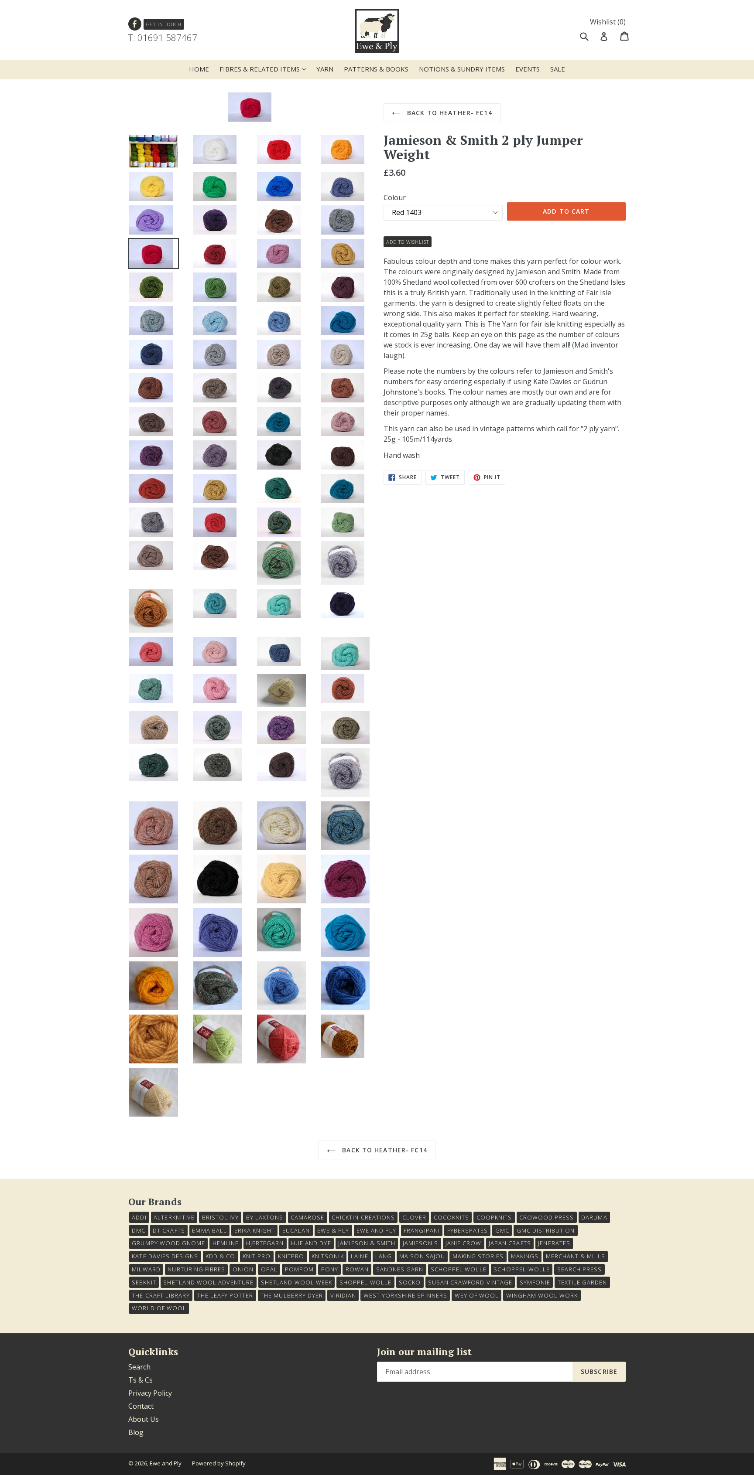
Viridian (343, 1295)
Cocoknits (451, 1217)
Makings (524, 1256)
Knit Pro (257, 1256)
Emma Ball (209, 1230)
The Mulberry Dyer (291, 1295)
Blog (136, 1432)
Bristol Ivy (220, 1217)
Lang (383, 1256)
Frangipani (421, 1230)
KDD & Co (220, 1256)
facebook (135, 24)
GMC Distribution (546, 1230)
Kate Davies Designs (165, 1256)
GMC (502, 1230)
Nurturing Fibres (196, 1269)
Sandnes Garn (399, 1269)
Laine (359, 1256)
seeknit (144, 1282)
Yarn (324, 69)
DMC (138, 1230)
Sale (557, 69)
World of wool (159, 1308)
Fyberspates (467, 1230)
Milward (146, 1269)
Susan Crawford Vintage (470, 1282)
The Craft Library (161, 1295)
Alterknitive (174, 1217)
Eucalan (296, 1230)
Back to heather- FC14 (448, 113)
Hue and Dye (311, 1243)
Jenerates (554, 1243)
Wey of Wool (477, 1295)
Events (527, 69)
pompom (299, 1269)
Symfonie (535, 1282)
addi (139, 1217)
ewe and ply (376, 1230)
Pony (329, 1269)
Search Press (579, 1269)
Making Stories (478, 1256)
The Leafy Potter (225, 1295)
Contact (141, 1406)
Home (199, 69)
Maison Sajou (422, 1256)
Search (139, 1367)
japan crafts (510, 1243)
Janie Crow (463, 1243)
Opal (269, 1269)
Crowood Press (546, 1217)
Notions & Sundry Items (462, 69)
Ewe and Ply (166, 1463)
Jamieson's (420, 1243)
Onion (243, 1269)
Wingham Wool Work (542, 1295)
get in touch (164, 24)
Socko (410, 1282)
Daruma (594, 1217)
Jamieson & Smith (366, 1243)
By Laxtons (264, 1217)
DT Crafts (169, 1230)
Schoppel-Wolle (522, 1269)
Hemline (225, 1243)
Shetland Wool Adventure (208, 1282)
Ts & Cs (140, 1380)
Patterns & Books (376, 69)
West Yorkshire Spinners (405, 1295)
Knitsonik (327, 1256)
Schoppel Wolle (459, 1269)
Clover (414, 1217)
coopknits (494, 1217)
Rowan (357, 1269)
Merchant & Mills (575, 1256)
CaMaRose (307, 1217)
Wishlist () (608, 22)
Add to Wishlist (407, 241)
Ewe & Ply (333, 1230)
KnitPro (291, 1256)
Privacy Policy (150, 1393)
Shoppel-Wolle (365, 1282)
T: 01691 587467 (162, 37)
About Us (143, 1419)
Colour (395, 197)
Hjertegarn (265, 1243)
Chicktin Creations (363, 1217)
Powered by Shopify (219, 1463)
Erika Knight (254, 1230)
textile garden (582, 1282)
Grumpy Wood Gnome (168, 1243)
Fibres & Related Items (264, 68)
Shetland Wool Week (296, 1282)
